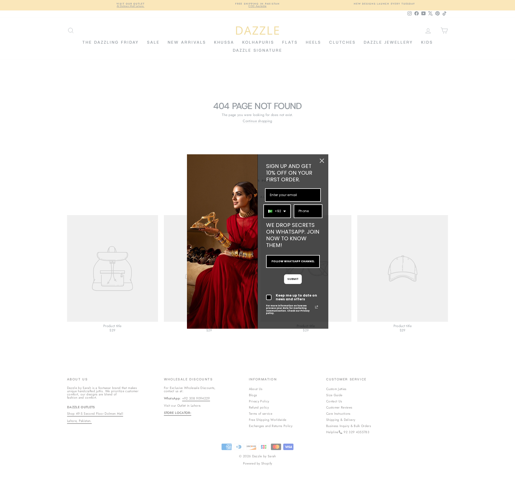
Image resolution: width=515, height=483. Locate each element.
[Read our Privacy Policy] (316, 307)
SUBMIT (293, 279)
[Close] (321, 160)
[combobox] (277, 211)
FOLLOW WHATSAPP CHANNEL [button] (292, 261)
